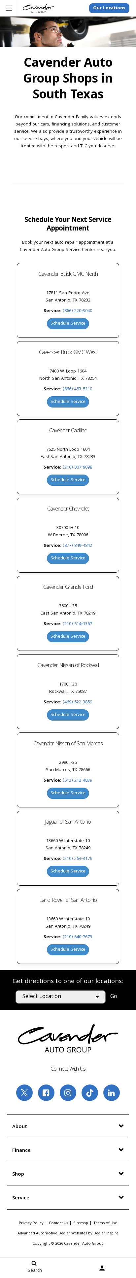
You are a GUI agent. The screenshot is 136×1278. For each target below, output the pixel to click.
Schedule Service (68, 323)
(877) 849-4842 (77, 546)
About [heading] (19, 1127)
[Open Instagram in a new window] (68, 1092)
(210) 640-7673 (77, 937)
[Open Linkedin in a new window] (111, 1092)
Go (113, 996)
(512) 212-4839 (77, 780)
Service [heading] (20, 1198)
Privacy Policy (31, 1223)
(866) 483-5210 (77, 389)
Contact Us (58, 1223)
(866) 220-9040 (77, 311)
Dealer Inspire (106, 1233)
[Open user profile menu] (102, 1268)
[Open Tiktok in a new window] (90, 1092)
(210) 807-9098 (77, 467)
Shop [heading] (18, 1174)
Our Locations (109, 8)
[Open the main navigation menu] (9, 8)
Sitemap (80, 1223)
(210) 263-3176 (77, 859)
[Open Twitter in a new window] (24, 1092)
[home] (38, 8)
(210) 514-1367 (77, 624)
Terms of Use (105, 1223)
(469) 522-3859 (77, 702)
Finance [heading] (21, 1151)
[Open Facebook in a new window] (46, 1092)
